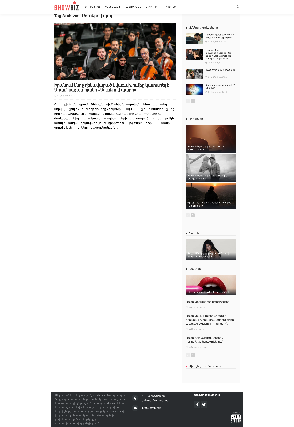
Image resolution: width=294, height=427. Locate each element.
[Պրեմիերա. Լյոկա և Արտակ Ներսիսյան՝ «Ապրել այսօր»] (211, 196)
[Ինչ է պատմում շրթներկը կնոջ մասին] (211, 285)
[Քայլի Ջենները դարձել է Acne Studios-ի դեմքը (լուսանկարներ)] (211, 249)
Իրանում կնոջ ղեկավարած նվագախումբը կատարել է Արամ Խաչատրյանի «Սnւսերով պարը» (111, 87)
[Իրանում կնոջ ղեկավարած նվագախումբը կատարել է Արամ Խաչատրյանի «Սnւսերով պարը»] (115, 51)
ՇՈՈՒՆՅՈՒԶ (92, 6)
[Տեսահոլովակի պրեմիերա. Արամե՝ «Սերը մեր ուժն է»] (194, 38)
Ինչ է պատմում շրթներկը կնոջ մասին (208, 292)
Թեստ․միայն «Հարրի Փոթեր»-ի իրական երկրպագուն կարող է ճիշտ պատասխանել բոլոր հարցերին (210, 319)
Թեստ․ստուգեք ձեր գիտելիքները (207, 301)
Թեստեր (195, 269)
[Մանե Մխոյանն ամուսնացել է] (194, 74)
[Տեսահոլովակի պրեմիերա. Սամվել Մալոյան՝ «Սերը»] (211, 168)
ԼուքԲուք (152, 6)
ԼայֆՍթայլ (133, 6)
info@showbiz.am (151, 407)
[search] (237, 7)
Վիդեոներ (170, 6)
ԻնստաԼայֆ (112, 6)
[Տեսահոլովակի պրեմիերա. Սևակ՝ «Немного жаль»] (211, 139)
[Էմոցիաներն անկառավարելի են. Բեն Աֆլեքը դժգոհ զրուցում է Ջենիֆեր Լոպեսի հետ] (194, 54)
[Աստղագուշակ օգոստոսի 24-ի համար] (194, 89)
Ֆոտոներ (195, 233)
